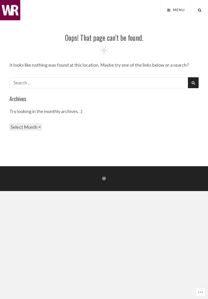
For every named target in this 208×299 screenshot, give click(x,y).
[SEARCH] (199, 10)
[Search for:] (98, 82)
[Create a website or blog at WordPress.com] (104, 178)
